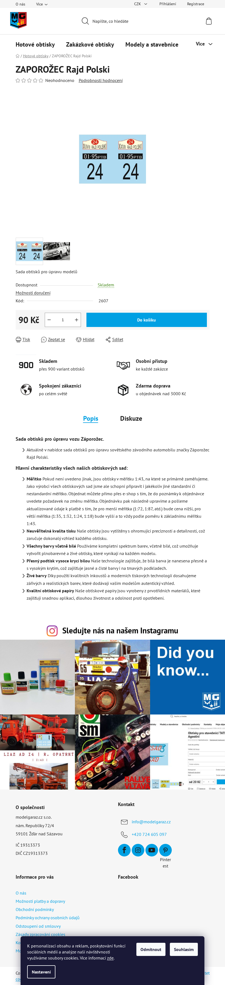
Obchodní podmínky (35, 909)
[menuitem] (35, 44)
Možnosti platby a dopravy (40, 901)
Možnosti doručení (33, 292)
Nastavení (41, 972)
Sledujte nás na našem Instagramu (120, 630)
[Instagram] (138, 850)
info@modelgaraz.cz (151, 821)
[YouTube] (151, 850)
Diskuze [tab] (131, 418)
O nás (20, 4)
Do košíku (146, 320)
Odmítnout (150, 949)
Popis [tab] (90, 418)
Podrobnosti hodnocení (101, 80)
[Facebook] (124, 850)
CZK (138, 3)
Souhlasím (184, 949)
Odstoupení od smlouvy (38, 926)
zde (110, 958)
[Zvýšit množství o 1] (76, 320)
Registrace (195, 3)
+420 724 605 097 (149, 834)
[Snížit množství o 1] (49, 320)
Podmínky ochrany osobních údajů (48, 917)
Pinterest (165, 850)
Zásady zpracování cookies (40, 934)
